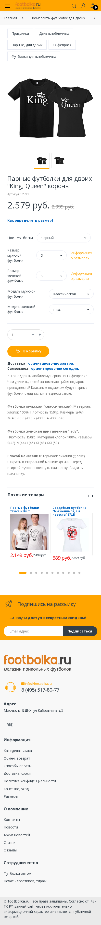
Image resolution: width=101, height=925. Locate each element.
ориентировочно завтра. (51, 363)
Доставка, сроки (17, 773)
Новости (11, 827)
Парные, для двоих (27, 45)
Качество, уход (16, 788)
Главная (10, 18)
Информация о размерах (81, 255)
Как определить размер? (30, 220)
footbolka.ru (18, 901)
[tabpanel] (29, 533)
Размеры (11, 796)
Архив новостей (17, 835)
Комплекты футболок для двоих (58, 18)
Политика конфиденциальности (30, 781)
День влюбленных (54, 33)
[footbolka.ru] (27, 5)
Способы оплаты (18, 765)
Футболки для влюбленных (34, 56)
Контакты (12, 819)
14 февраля (62, 45)
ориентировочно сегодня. (55, 368)
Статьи (9, 842)
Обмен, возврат (17, 758)
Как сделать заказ (19, 750)
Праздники (20, 33)
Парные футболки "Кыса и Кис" (24, 509)
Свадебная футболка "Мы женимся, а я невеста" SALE (69, 511)
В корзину (31, 351)
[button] (74, 5)
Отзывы (10, 850)
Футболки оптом (17, 873)
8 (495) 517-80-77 (40, 689)
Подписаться (79, 631)
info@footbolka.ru (38, 683)
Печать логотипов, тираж (25, 881)
